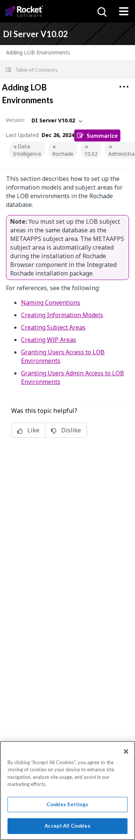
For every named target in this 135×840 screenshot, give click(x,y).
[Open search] (101, 11)
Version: (15, 119)
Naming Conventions (50, 302)
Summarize (102, 135)
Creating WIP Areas (48, 340)
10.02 (91, 153)
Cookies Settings (67, 804)
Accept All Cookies (67, 826)
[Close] (126, 751)
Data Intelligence (27, 150)
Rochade (63, 153)
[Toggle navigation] (123, 11)
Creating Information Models (62, 315)
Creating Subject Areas (53, 327)
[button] (67, 69)
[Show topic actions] (123, 86)
